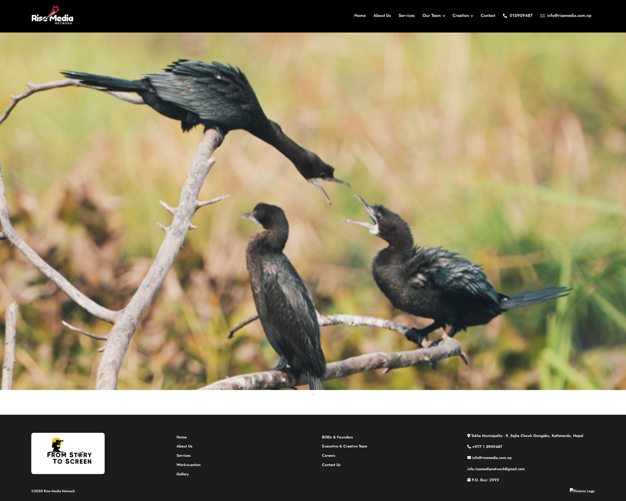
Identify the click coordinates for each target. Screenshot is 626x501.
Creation (461, 15)
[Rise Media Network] (52, 23)
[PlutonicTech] (582, 491)
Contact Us (331, 465)
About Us (382, 15)
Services (406, 15)
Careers (328, 455)
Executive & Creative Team (344, 446)
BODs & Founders (337, 437)
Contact (488, 15)
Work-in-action (189, 465)
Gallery (183, 474)
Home (360, 15)
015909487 (520, 15)
